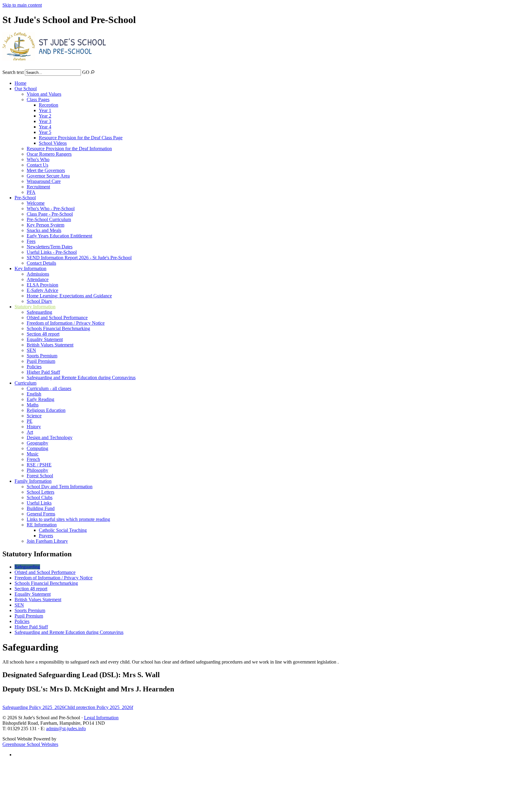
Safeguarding (39, 312)
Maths (33, 404)
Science (34, 415)
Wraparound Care (44, 181)
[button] (93, 72)
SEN (31, 350)
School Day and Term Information (59, 486)
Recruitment (38, 186)
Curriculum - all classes (49, 388)
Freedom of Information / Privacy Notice (66, 323)
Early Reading (40, 399)
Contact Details (41, 263)
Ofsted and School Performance (57, 317)
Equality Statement (45, 339)
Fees (31, 241)
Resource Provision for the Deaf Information (69, 148)
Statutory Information (35, 306)
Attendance (38, 279)
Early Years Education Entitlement (59, 235)
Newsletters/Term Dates (49, 246)
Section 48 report (43, 333)
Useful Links (39, 502)
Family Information (33, 481)
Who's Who (38, 159)
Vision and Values (44, 94)
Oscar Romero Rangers (49, 154)
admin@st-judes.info (66, 728)
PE (29, 421)
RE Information (42, 524)
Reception (48, 105)
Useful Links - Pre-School (52, 252)
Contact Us (37, 164)
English (34, 393)
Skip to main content (22, 5)
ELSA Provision (42, 284)
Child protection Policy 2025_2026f (98, 707)
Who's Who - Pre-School (51, 208)
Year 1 (45, 110)
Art (30, 432)
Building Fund (41, 508)
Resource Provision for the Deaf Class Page (81, 137)
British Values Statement (50, 344)
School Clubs (39, 497)
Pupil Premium (41, 361)
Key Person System (45, 224)
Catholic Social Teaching (63, 530)
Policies (34, 366)
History (34, 426)
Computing (37, 448)
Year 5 (45, 132)
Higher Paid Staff (43, 372)
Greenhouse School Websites (30, 744)
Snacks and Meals (44, 230)
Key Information (30, 268)
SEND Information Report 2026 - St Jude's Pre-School (79, 257)
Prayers (46, 535)
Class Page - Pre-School (50, 214)
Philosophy (37, 470)
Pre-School (25, 197)
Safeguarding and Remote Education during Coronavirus (81, 377)
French (33, 459)
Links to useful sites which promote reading (68, 519)
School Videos (53, 143)
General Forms (41, 513)
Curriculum (25, 383)
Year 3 (45, 121)
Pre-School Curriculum (49, 219)
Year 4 (45, 126)
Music (33, 453)
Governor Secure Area (48, 175)
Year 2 (45, 115)
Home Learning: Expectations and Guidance (69, 295)
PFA (31, 192)
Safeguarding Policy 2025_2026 (33, 707)
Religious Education (46, 410)
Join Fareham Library (47, 541)
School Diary (39, 301)
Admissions (38, 274)
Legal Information (101, 717)
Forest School (40, 475)
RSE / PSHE (39, 464)
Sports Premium (42, 355)
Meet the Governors (46, 170)
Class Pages (38, 99)
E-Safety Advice (42, 290)
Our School (26, 88)
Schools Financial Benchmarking (58, 328)
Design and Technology (49, 437)
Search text (13, 72)
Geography (37, 443)
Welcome (36, 203)
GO (85, 72)
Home (20, 83)
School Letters (40, 492)
